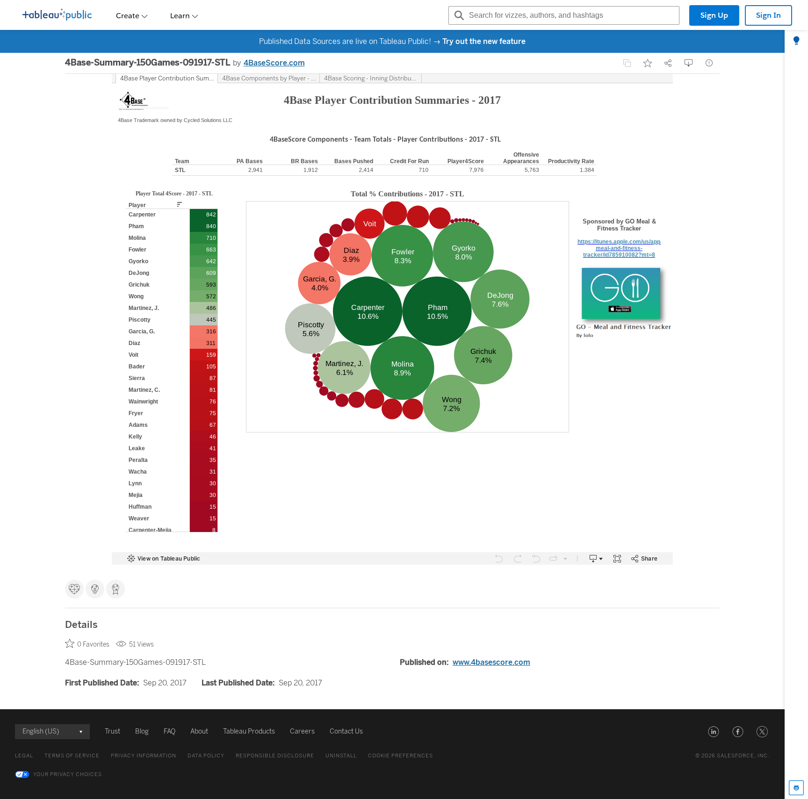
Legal (24, 756)
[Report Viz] (709, 63)
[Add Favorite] (647, 63)
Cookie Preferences (400, 756)
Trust (112, 731)
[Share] (668, 63)
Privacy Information (143, 756)
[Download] (688, 63)
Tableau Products (249, 731)
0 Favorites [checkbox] (93, 644)
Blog (142, 731)
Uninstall (341, 756)
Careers (302, 731)
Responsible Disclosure (275, 756)
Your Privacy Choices (67, 774)
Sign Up (714, 15)
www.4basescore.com (491, 662)
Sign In (768, 15)
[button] (713, 731)
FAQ (169, 731)
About (199, 731)
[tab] (796, 41)
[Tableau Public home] (57, 15)
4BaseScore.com (274, 62)
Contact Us (346, 731)
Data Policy (206, 756)
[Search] (457, 15)
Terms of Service (72, 756)
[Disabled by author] (627, 63)
